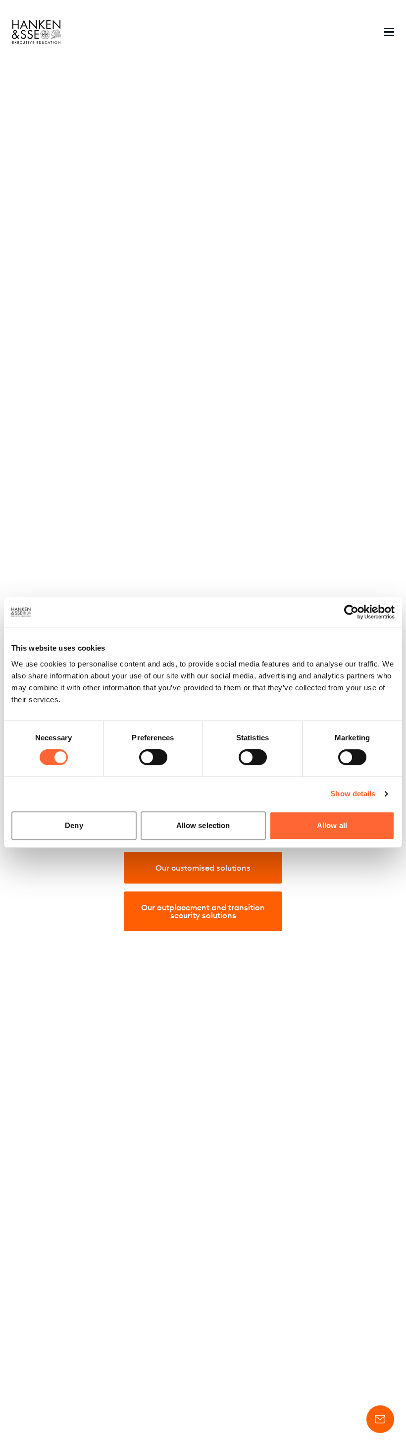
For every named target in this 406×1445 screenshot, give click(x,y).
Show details (352, 793)
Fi (354, 32)
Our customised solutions (203, 868)
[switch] (153, 757)
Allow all (332, 825)
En (330, 32)
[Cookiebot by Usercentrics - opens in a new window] (351, 612)
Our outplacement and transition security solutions (203, 911)
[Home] (36, 32)
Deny (74, 825)
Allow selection (203, 825)
